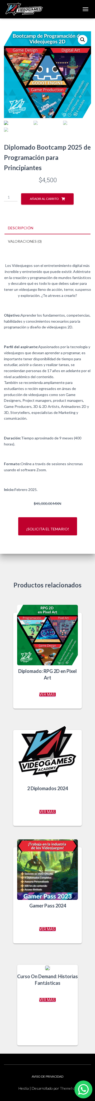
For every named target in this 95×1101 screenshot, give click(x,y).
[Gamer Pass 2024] (47, 869)
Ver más (47, 694)
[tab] (47, 228)
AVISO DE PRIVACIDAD (47, 1076)
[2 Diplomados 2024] (47, 752)
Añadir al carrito (44, 199)
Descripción (20, 228)
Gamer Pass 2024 (47, 906)
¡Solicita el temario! (47, 529)
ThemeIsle (68, 1088)
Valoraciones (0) (25, 241)
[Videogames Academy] (26, 9)
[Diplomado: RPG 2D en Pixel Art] (47, 635)
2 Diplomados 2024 (47, 788)
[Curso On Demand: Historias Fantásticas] (47, 968)
